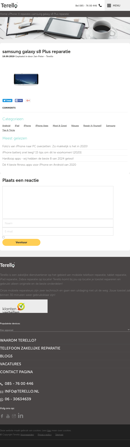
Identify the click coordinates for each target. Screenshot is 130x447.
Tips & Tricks (8, 130)
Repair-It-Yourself (92, 125)
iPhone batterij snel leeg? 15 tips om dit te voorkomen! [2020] (41, 152)
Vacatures (10, 364)
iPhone (27, 125)
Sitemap (59, 434)
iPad (17, 125)
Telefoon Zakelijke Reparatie (30, 348)
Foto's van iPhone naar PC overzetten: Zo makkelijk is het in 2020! (45, 146)
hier (49, 430)
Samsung (110, 125)
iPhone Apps (42, 125)
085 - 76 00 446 (18, 383)
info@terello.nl (21, 391)
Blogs (6, 356)
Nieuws (75, 125)
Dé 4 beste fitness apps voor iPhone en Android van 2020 (39, 164)
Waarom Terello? (18, 340)
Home (3, 13)
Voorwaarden (27, 434)
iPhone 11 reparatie (19, 13)
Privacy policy (45, 434)
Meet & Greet (60, 125)
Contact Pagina (16, 372)
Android (6, 125)
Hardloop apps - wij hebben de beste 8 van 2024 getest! (38, 158)
